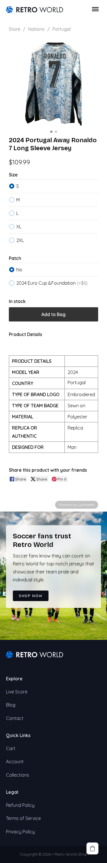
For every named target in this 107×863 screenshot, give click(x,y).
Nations (36, 29)
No (19, 269)
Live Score (16, 692)
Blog (10, 705)
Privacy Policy (20, 831)
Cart (10, 748)
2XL (20, 240)
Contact (14, 718)
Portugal (61, 29)
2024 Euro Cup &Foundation (52, 283)
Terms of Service (23, 818)
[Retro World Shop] (34, 9)
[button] (92, 848)
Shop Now (31, 595)
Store (14, 29)
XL (18, 226)
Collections (17, 775)
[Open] (95, 9)
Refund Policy (20, 805)
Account (15, 761)
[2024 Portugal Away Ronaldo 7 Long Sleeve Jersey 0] (53, 83)
